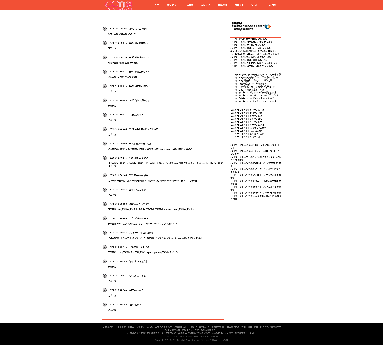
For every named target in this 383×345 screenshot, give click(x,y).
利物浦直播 (113, 62)
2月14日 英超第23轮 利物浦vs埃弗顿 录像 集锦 (252, 98)
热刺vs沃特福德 (143, 143)
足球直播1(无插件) (116, 149)
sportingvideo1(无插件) (172, 149)
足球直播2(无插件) (134, 163)
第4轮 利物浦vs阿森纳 (139, 57)
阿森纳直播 (124, 62)
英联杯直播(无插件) (135, 149)
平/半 (131, 247)
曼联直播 (123, 34)
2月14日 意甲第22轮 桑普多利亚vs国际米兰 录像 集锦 (255, 95)
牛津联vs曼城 (146, 233)
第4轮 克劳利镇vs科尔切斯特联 (143, 129)
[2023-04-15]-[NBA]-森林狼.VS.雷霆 (247, 134)
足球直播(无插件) (153, 149)
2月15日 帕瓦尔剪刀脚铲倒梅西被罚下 (248, 83)
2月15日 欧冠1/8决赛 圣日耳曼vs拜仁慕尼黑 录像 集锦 (255, 74)
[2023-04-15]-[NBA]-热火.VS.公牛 (246, 137)
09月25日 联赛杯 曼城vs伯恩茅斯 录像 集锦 (250, 48)
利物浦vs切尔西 (141, 158)
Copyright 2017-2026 (165, 340)
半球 (131, 158)
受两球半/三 (134, 233)
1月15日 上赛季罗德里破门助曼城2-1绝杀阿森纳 (252, 86)
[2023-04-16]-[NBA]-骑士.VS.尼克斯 (247, 125)
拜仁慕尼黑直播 (124, 77)
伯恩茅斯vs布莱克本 (138, 261)
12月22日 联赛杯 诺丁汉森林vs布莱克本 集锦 (251, 42)
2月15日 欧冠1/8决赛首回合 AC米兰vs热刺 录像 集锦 (255, 77)
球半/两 (132, 204)
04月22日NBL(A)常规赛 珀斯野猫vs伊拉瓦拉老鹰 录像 (255, 193)
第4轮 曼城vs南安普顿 (139, 72)
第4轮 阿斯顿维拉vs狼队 (140, 43)
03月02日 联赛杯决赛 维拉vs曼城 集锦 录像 (250, 57)
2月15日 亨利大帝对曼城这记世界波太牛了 (250, 89)
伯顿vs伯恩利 (135, 304)
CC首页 (155, 5)
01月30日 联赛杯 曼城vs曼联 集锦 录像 (248, 60)
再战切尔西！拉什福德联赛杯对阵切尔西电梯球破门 (254, 51)
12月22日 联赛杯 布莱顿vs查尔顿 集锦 (248, 45)
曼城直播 (112, 77)
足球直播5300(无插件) (118, 209)
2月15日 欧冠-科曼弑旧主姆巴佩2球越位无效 (251, 80)
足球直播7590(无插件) (118, 223)
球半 (131, 175)
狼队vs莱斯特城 (141, 247)
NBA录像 (189, 5)
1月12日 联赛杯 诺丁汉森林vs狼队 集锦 (248, 39)
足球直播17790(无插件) (119, 252)
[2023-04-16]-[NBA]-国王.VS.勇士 (246, 122)
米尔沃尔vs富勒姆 (137, 276)
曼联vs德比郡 (142, 204)
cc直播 (272, 5)
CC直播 (179, 340)
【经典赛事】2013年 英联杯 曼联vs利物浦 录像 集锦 (254, 54)
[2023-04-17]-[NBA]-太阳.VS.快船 (246, 113)
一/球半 (132, 143)
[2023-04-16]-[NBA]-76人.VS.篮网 (246, 131)
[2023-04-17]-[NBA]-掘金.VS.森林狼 (247, 110)
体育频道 (172, 5)
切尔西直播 (113, 34)
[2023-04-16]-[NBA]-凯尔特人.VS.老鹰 (248, 128)
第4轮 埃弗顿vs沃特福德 (140, 86)
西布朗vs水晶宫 (141, 218)
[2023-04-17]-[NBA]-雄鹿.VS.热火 (246, 116)
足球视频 (205, 5)
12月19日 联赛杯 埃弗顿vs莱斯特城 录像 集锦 (251, 66)
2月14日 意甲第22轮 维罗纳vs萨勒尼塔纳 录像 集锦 (254, 92)
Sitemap (205, 340)
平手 (131, 218)
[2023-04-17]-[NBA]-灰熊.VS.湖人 (246, 119)
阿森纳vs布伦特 (141, 175)
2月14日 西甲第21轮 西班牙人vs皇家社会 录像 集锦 (254, 101)
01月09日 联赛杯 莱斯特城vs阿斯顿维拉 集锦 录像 (253, 63)
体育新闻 (239, 5)
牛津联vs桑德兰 (136, 115)
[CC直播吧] (119, 5)
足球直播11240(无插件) (119, 238)
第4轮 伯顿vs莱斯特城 (139, 100)
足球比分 (256, 5)
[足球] (105, 28)
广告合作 (224, 340)
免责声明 (214, 340)
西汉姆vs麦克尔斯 (137, 190)
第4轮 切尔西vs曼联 (138, 29)
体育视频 (222, 5)
